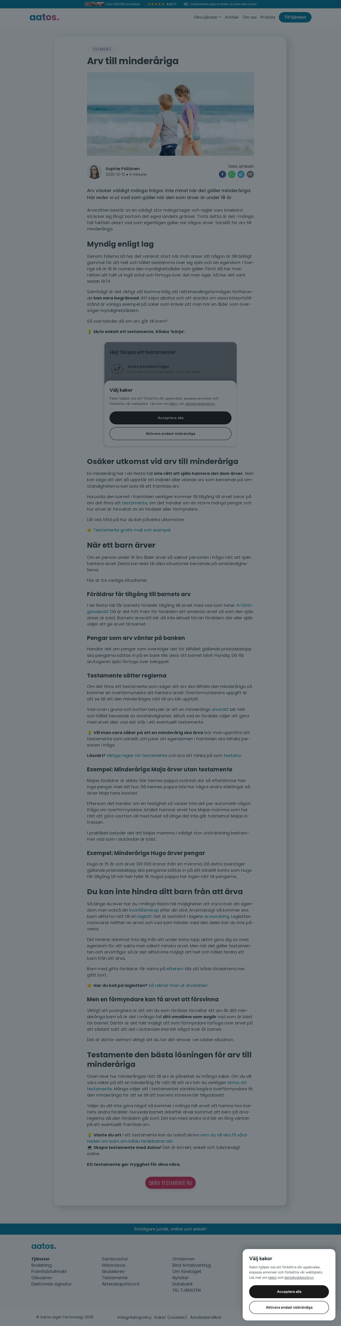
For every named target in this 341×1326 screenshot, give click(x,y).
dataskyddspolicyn (299, 1277)
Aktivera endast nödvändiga (289, 1307)
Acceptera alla (289, 1291)
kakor (272, 1277)
